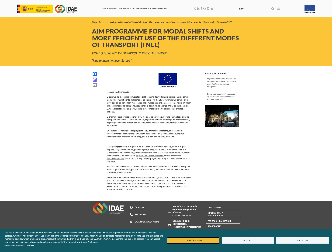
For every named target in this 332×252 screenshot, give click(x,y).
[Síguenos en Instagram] (208, 8)
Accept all (302, 240)
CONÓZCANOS (214, 207)
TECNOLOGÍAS (214, 226)
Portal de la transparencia (157, 9)
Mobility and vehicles (126, 22)
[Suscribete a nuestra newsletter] (212, 8)
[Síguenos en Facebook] (201, 8)
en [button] (240, 8)
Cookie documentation (26, 246)
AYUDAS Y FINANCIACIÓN (219, 221)
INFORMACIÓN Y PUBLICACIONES (215, 214)
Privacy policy (10, 246)
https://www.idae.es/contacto (149, 156)
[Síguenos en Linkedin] (198, 8)
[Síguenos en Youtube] (204, 8)
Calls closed (142, 22)
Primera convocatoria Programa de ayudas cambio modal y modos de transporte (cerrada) (221, 96)
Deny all (248, 240)
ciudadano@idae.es (115, 159)
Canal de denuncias (140, 9)
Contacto (139, 207)
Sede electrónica (125, 9)
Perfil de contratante (109, 9)
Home (94, 22)
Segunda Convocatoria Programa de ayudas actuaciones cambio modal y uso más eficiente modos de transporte (221, 83)
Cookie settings (193, 240)
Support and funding (107, 22)
